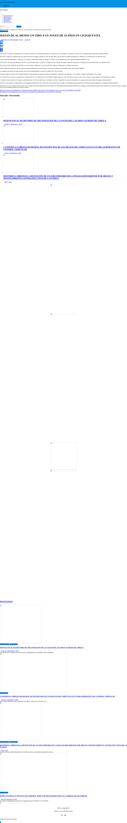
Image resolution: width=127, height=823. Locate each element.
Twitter (5, 6)
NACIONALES (8, 15)
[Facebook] (63, 42)
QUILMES (6, 20)
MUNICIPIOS (7, 19)
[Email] (63, 47)
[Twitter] (63, 44)
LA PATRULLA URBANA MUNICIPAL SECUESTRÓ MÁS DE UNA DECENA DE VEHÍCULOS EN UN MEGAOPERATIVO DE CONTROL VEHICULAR (57, 696)
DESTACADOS (4, 644)
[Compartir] (63, 50)
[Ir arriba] (0, 822)
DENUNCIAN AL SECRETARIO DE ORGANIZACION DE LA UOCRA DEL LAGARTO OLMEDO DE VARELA (54, 120)
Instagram (6, 5)
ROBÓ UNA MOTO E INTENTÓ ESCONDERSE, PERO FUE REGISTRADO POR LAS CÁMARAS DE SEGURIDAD (43, 796)
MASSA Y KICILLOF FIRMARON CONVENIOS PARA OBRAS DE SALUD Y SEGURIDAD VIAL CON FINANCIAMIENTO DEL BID (40, 90)
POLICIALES (7, 22)
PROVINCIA (7, 17)
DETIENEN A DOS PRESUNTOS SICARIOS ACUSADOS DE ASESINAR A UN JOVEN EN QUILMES (30, 92)
